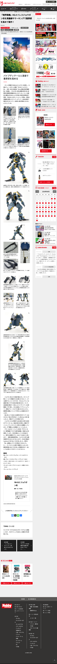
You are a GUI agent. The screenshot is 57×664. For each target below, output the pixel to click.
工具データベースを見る (45, 182)
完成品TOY (18, 630)
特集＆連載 (32, 604)
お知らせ (20, 4)
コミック (18, 642)
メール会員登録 (19, 608)
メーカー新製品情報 (49, 266)
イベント (18, 634)
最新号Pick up (33, 610)
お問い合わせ (27, 4)
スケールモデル (19, 626)
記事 (49, 251)
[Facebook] (12, 515)
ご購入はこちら (6, 583)
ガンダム (18, 618)
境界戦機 (16, 29)
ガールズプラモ (19, 624)
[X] (15, 515)
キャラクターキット (9, 29)
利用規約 (23, 599)
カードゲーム (19, 640)
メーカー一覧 (33, 618)
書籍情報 (46, 604)
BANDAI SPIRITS (24, 27)
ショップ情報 (47, 612)
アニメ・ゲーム (19, 636)
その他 (17, 646)
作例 (2, 29)
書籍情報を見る (44, 151)
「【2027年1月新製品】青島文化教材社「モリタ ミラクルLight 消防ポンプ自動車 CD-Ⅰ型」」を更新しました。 (45, 271)
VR (16, 644)
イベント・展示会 (34, 624)
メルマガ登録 (51, 1)
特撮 (17, 638)
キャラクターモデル (5, 27)
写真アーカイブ (33, 622)
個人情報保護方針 (32, 599)
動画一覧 (32, 633)
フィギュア (18, 628)
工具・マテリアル (20, 632)
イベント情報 (47, 610)
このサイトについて (37, 4)
